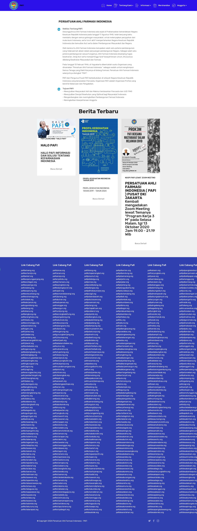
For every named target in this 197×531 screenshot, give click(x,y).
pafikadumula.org (60, 320)
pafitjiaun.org (27, 407)
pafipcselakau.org (123, 331)
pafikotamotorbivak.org (63, 431)
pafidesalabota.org (124, 509)
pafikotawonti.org (60, 416)
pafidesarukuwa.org (124, 425)
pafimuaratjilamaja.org (94, 381)
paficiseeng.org (27, 288)
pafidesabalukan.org (188, 463)
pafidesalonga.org (123, 431)
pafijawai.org (153, 276)
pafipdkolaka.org (91, 340)
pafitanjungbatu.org (156, 273)
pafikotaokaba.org (92, 437)
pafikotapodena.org (29, 463)
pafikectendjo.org (28, 273)
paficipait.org (58, 291)
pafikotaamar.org (60, 474)
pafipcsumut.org (91, 276)
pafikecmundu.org (155, 358)
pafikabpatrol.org (91, 410)
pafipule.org (121, 378)
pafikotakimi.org (59, 439)
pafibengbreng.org (29, 387)
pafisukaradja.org (155, 375)
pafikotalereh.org (28, 451)
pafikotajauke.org (28, 495)
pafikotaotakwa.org (61, 504)
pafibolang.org (27, 308)
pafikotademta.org (29, 437)
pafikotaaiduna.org (61, 460)
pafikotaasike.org (123, 422)
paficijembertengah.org (31, 375)
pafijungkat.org (154, 311)
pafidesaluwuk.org (187, 416)
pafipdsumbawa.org (124, 302)
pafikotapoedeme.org (93, 428)
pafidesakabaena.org (125, 454)
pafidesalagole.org (124, 428)
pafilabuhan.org (59, 299)
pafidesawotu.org (155, 439)
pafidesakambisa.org (156, 448)
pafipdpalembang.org (93, 320)
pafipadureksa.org (187, 364)
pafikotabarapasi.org (29, 509)
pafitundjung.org (60, 311)
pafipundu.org (185, 291)
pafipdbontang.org (187, 282)
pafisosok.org (153, 320)
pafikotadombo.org (29, 504)
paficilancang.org (123, 381)
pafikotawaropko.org (93, 483)
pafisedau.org (122, 340)
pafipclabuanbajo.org (125, 311)
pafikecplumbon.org (156, 355)
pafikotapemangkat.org (94, 273)
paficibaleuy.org (28, 399)
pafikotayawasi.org (92, 425)
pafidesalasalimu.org (125, 480)
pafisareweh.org (59, 381)
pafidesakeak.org (155, 486)
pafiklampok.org (154, 393)
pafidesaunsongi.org (156, 419)
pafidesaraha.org (123, 483)
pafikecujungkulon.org (62, 361)
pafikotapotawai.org (61, 457)
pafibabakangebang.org (126, 393)
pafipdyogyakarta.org (125, 288)
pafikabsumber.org (155, 378)
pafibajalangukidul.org (125, 399)
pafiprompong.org (186, 378)
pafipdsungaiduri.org (156, 291)
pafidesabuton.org (124, 439)
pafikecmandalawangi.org (64, 294)
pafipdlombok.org (123, 299)
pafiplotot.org (58, 369)
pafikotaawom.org (92, 477)
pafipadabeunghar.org (157, 352)
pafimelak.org (185, 302)
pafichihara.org (59, 372)
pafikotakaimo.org (92, 463)
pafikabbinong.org (92, 399)
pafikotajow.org (90, 466)
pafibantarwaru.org (61, 282)
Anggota (181, 5)
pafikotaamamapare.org (63, 501)
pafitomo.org (153, 343)
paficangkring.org (123, 355)
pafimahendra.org (60, 349)
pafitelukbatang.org (156, 331)
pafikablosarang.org (124, 352)
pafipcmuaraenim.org (93, 329)
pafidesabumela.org (187, 498)
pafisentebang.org (155, 279)
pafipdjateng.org (123, 285)
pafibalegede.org (28, 410)
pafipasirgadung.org (61, 317)
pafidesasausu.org (187, 442)
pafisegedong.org (155, 308)
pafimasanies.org (91, 361)
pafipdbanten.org (123, 270)
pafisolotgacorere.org (93, 355)
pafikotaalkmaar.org (92, 439)
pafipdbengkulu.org (92, 317)
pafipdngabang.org (156, 305)
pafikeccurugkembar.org (31, 358)
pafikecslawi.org (154, 404)
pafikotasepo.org (91, 506)
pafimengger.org (60, 305)
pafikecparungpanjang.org (32, 279)
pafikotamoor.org (60, 434)
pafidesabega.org (155, 469)
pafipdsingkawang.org (125, 334)
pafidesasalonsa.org (156, 434)
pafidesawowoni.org (124, 469)
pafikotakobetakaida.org (63, 477)
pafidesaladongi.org (124, 501)
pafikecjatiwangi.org (124, 407)
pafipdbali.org (122, 297)
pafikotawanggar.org (61, 445)
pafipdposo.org (185, 340)
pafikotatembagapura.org (63, 492)
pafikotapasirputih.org (93, 454)
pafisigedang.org (186, 381)
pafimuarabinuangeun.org (64, 366)
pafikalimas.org (27, 419)
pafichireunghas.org (29, 378)
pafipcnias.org (90, 282)
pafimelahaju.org (186, 352)
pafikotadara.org (60, 483)
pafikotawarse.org (92, 460)
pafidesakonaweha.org (125, 506)
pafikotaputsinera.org (62, 506)
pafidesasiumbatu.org (157, 416)
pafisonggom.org (186, 346)
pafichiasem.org (91, 393)
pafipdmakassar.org (187, 326)
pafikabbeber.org (155, 361)
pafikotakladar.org (60, 489)
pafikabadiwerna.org (156, 402)
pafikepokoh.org (186, 413)
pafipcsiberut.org (91, 311)
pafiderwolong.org (92, 375)
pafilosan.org (153, 384)
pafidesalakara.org (124, 492)
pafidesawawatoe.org (125, 489)
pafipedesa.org (90, 364)
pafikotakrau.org (28, 454)
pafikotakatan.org (123, 419)
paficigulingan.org (29, 413)
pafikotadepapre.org (29, 434)
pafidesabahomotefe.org (158, 422)
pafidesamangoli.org (156, 457)
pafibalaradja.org (60, 402)
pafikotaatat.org (91, 448)
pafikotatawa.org (28, 486)
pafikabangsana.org (61, 326)
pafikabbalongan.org (124, 358)
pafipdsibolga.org (91, 279)
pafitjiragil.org (27, 369)
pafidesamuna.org (123, 486)
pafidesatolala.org (155, 428)
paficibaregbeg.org (29, 355)
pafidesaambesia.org (188, 460)
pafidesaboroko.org (156, 512)
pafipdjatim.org (122, 279)
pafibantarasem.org (124, 346)
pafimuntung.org (155, 399)
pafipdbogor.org (122, 308)
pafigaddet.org (27, 390)
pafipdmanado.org (187, 323)
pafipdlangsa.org (91, 288)
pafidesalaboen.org (187, 466)
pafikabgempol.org (124, 402)
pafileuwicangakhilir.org (31, 340)
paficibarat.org (59, 329)
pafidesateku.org (155, 506)
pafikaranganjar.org (187, 349)
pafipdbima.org (122, 305)
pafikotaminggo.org (92, 498)
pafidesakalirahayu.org (157, 381)
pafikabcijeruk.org (28, 302)
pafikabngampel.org (156, 396)
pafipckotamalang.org (125, 294)
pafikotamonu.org (91, 445)
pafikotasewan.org (29, 477)
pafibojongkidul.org (61, 285)
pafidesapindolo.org (156, 451)
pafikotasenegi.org (29, 422)
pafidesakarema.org (124, 472)
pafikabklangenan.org (125, 369)
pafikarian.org (58, 387)
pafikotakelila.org (91, 431)
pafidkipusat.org (91, 343)
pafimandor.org (154, 314)
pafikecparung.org (29, 291)
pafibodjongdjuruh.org (62, 288)
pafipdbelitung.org (92, 337)
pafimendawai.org (155, 340)
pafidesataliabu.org (156, 477)
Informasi (144, 5)
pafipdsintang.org (155, 288)
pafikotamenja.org (92, 501)
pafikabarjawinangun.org (126, 366)
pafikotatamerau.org (93, 509)
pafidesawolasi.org (124, 466)
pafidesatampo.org (124, 460)
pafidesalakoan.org (187, 483)
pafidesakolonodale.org (157, 437)
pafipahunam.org (155, 302)
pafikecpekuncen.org (93, 378)
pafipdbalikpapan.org (188, 276)
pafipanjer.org (185, 402)
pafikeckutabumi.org (61, 399)
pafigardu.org (27, 396)
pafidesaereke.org (123, 457)
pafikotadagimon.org (125, 416)
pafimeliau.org (154, 326)
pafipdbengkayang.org (125, 329)
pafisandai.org (154, 329)
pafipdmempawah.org (157, 294)
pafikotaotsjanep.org (93, 472)
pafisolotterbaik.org (92, 349)
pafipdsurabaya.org (124, 291)
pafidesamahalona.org (157, 425)
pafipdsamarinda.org (188, 285)
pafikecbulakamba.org (157, 390)
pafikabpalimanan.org (125, 404)
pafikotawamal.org (92, 495)
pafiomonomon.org (92, 358)
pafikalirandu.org (186, 375)
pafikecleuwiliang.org (30, 294)
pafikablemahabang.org (158, 366)
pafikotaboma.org (60, 486)
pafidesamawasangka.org (127, 451)
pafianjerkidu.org (60, 279)
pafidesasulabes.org (156, 466)
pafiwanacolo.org (155, 410)
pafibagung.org (122, 390)
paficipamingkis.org (29, 361)
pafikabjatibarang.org (125, 361)
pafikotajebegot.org (61, 509)
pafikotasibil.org (91, 474)
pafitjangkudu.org (60, 413)
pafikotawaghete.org (62, 469)
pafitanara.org (59, 273)
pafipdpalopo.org (186, 334)
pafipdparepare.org (187, 337)
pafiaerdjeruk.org (60, 358)
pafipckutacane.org (92, 299)
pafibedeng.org (90, 387)
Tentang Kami (125, 5)
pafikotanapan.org (60, 437)
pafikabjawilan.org (60, 410)
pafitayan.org (153, 323)
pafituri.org (89, 369)
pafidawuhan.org (123, 410)
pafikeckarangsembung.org (159, 369)
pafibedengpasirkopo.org (63, 384)
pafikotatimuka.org (61, 498)
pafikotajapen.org (60, 422)
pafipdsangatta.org (187, 299)
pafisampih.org (185, 387)
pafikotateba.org (28, 498)
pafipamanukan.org (92, 396)
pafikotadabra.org (60, 428)
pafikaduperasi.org (61, 302)
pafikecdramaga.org (29, 297)
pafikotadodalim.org (92, 419)
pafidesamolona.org (124, 448)
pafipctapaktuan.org (93, 308)
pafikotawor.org (27, 425)
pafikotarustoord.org (93, 416)
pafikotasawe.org (28, 448)
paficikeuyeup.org (60, 323)
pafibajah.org (58, 378)
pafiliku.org (120, 320)
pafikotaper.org (90, 457)
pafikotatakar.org (28, 469)
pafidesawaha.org (123, 434)
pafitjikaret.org (27, 343)
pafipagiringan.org (29, 416)
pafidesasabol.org (155, 501)
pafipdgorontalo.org (187, 320)
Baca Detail (56, 169)
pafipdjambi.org (91, 314)
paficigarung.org (28, 349)
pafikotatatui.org (60, 425)
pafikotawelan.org (60, 442)
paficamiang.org (91, 390)
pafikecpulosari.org (187, 358)
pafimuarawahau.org (188, 308)
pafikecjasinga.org (29, 285)
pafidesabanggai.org (156, 489)
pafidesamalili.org (155, 431)
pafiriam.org (121, 326)
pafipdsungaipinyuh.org (158, 297)
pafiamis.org (121, 384)
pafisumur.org (59, 346)
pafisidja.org (184, 404)
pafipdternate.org (186, 343)
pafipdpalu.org (185, 329)
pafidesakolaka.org (124, 498)
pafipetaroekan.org (187, 372)
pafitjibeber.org (27, 334)
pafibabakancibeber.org (63, 343)
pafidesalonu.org (186, 486)
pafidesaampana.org (188, 434)
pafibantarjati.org (123, 375)
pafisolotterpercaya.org (94, 352)
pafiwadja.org (90, 384)
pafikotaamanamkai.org (94, 469)
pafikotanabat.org (28, 460)
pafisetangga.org (186, 279)
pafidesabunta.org (187, 425)
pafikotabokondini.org (93, 434)
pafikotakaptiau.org (29, 445)
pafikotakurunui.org (29, 506)
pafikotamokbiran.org (93, 492)
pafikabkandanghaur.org (126, 349)
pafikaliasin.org (154, 270)
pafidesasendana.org (125, 442)
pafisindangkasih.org (30, 404)
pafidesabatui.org (186, 422)
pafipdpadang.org (91, 323)
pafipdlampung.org (92, 326)
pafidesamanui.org (124, 474)
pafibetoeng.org (28, 270)
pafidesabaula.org (123, 504)
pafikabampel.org (123, 387)
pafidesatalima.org (155, 504)
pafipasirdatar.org (28, 326)
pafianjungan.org (155, 299)
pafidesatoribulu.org (188, 448)
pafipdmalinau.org (187, 317)
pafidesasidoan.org (187, 454)
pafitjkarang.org (59, 297)
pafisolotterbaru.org (92, 346)
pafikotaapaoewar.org (30, 492)
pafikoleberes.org (28, 402)
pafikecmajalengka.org (157, 349)
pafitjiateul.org (27, 331)
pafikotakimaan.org (29, 474)
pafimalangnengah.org (62, 390)
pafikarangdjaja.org (92, 407)
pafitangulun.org (91, 404)
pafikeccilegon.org (29, 282)
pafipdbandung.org (124, 273)
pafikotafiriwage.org (92, 480)
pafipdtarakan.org (186, 311)
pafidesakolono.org (124, 463)
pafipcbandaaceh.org (93, 297)
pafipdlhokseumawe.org (94, 291)
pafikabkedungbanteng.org (159, 407)
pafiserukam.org (154, 282)
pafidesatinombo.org (188, 457)
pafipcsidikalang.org (92, 285)
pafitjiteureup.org (60, 337)
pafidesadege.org (155, 480)
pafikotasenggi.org (29, 428)
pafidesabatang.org (187, 396)
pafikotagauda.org (92, 504)
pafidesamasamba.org (157, 445)
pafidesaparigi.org (187, 445)
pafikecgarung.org (60, 331)
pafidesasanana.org (156, 463)
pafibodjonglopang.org (30, 352)
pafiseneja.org (59, 276)
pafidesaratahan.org (124, 512)
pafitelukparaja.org (61, 364)
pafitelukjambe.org (92, 372)
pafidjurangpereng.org (94, 413)
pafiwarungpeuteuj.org (31, 372)
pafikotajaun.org (91, 451)
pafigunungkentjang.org (63, 334)
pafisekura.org (122, 323)
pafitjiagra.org (27, 366)
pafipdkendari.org (186, 331)
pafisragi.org (184, 384)
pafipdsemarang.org (124, 276)
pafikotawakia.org (60, 472)
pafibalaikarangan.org (125, 337)
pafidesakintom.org (187, 419)
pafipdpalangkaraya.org (158, 337)
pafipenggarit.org (186, 366)
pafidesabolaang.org (188, 428)
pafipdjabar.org (122, 282)
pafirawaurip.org (155, 364)
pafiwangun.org (59, 308)
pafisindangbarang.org (30, 393)
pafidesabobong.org (156, 483)
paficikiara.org (27, 311)
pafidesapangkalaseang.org (159, 509)
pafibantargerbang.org (125, 372)
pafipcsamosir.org (91, 302)
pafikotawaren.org (60, 419)
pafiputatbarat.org (124, 413)
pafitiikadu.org (27, 320)
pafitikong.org (90, 270)
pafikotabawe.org (60, 448)
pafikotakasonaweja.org (31, 483)
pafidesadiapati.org (187, 489)
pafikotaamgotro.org (30, 431)
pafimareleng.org (28, 337)
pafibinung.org (59, 407)
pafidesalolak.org (91, 512)
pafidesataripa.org (155, 454)
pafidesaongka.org (187, 477)
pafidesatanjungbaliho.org (159, 472)
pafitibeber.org (27, 381)
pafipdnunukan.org (187, 314)
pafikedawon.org (155, 413)
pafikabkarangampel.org (126, 364)
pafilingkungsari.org (29, 364)
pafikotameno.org (60, 454)
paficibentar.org (154, 346)
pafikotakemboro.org (93, 422)
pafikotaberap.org (28, 439)
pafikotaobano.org (60, 466)
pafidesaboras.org (155, 498)
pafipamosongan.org (156, 387)
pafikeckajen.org (186, 390)
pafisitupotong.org (61, 352)
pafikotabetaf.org (28, 466)
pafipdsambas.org (123, 314)
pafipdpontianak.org (156, 317)
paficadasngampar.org (125, 343)
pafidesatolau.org (186, 495)
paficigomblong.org (29, 305)
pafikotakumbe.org (92, 489)
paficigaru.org (27, 329)
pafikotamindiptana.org (94, 486)
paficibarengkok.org (61, 375)
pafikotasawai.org (28, 501)
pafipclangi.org (90, 305)
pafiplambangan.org (124, 396)
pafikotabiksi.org (28, 457)
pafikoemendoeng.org (93, 402)
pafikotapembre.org (29, 480)
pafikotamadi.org (60, 480)
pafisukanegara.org (29, 384)
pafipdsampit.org (155, 334)
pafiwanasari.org (186, 355)
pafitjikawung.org (60, 355)
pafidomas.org (59, 270)
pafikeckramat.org (60, 396)
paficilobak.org (27, 299)
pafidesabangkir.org (187, 469)
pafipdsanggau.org (156, 285)
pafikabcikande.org (61, 404)
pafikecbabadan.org (29, 346)
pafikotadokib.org (60, 495)
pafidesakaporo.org (156, 474)
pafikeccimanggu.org (30, 323)
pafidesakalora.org (187, 439)
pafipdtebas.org (122, 317)
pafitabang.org (185, 305)
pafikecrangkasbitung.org (64, 314)
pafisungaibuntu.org (93, 366)
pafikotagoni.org (60, 451)
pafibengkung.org (28, 314)
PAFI (22, 5)
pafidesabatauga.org (125, 445)
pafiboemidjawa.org (187, 361)
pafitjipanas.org (59, 393)
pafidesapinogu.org (187, 506)
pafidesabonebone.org (157, 442)
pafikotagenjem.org (29, 442)
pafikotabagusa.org (29, 489)
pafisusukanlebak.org (157, 372)
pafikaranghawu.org (29, 317)
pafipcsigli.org (90, 294)
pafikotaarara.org (28, 472)
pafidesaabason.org (156, 492)
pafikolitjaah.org (60, 340)
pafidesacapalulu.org (156, 460)
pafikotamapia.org (60, 463)
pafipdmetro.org (91, 334)
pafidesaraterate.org (125, 495)
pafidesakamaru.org (124, 437)
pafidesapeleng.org (156, 495)
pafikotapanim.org (92, 442)
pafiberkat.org (27, 276)
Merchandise (164, 5)
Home (109, 5)
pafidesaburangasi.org (125, 477)
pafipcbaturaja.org (92, 331)
